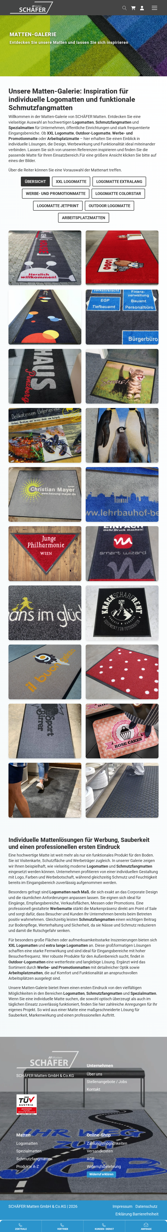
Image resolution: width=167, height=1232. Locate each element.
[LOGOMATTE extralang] (122, 316)
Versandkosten (100, 1151)
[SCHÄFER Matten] (31, 7)
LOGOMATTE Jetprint (58, 205)
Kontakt (93, 1089)
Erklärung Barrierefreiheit (137, 1214)
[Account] (142, 7)
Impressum (122, 1206)
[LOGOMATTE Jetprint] (122, 553)
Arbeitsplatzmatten (83, 217)
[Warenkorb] (133, 7)
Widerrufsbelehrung (104, 1166)
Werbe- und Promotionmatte (55, 193)
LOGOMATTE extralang (119, 181)
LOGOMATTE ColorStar (118, 193)
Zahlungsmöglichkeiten (107, 1143)
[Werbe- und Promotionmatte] (122, 376)
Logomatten (27, 1143)
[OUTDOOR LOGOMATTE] (44, 671)
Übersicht (35, 181)
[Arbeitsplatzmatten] (122, 730)
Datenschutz (146, 1206)
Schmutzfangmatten (34, 1159)
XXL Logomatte (71, 181)
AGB (90, 1159)
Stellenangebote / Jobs (107, 1081)
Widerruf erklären (101, 1174)
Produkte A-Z (27, 1166)
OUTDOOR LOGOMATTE (109, 205)
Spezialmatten (29, 1151)
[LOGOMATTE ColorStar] (44, 494)
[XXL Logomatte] (44, 257)
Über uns (94, 1074)
